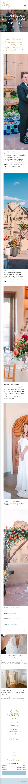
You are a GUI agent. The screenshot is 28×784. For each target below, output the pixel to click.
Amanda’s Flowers (12, 624)
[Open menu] (25, 5)
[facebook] (13, 734)
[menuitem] (14, 744)
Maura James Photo (17, 618)
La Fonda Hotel (11, 613)
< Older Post (6, 630)
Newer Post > (21, 630)
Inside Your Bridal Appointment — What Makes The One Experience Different (13, 692)
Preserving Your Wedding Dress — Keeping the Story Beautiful (13, 657)
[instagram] (15, 734)
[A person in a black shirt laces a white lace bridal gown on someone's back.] (14, 644)
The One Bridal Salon (13, 607)
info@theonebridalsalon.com (14, 731)
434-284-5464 (14, 729)
